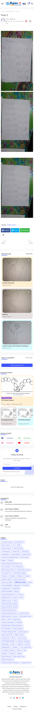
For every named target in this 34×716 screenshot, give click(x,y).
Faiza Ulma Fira (6, 573)
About (16, 706)
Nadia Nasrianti (6, 616)
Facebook (6, 230)
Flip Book (4, 576)
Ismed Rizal (16, 588)
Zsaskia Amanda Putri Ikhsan (10, 663)
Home (2, 11)
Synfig (27, 644)
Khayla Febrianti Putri (8, 594)
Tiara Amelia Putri (25, 647)
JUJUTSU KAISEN (7, 591)
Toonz (19, 650)
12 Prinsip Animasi (7, 400)
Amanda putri (6, 551)
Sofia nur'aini (22, 638)
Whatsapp (26, 230)
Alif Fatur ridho (18, 548)
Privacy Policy (17, 709)
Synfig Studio (6, 647)
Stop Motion (5, 644)
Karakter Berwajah (8, 283)
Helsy (30, 582)
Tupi (24, 650)
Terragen (15, 647)
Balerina (5, 314)
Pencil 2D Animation (8, 622)
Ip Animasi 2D (6, 588)
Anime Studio (16, 554)
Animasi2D (25, 551)
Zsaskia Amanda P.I (7, 660)
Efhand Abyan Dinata (8, 570)
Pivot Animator (18, 629)
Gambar (27, 576)
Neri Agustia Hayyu (25, 616)
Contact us (23, 706)
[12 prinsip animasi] (8, 413)
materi (15, 598)
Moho (15, 601)
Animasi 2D (15, 551)
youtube (27, 443)
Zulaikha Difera (10, 11)
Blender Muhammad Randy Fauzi (12, 564)
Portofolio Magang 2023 (9, 632)
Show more (29, 254)
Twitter (16, 230)
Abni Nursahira (19, 542)
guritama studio (6, 579)
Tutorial (12, 653)
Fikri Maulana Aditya (20, 573)
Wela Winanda (6, 656)
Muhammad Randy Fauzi (9, 610)
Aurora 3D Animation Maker (10, 557)
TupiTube (4, 653)
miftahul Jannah (6, 601)
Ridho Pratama (19, 635)
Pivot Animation (6, 629)
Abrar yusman (6, 545)
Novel (3, 619)
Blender (10, 560)
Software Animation (23, 641)
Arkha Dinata (26, 554)
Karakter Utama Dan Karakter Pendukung (15, 346)
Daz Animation (6, 567)
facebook (10, 438)
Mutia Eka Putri (23, 613)
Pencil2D (19, 622)
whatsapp (26, 438)
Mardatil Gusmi (6, 598)
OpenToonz (16, 619)
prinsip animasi (23, 632)
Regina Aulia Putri (7, 635)
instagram (9, 443)
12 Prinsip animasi (24, 420)
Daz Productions (18, 567)
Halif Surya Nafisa (7, 582)
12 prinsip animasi (7, 420)
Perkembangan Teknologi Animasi (12, 625)
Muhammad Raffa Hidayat (9, 604)
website (19, 653)
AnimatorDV (5, 554)
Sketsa (14, 638)
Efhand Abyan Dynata (23, 570)
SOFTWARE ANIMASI (8, 641)
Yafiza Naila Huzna (19, 656)
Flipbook (20, 576)
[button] (24, 4)
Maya (21, 598)
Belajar (4, 560)
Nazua (15, 616)
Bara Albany (25, 557)
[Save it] (26, 21)
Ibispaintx (17, 585)
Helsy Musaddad (7, 585)
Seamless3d (5, 638)
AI (13, 545)
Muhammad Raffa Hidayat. (10, 607)
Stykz (13, 644)
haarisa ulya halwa (19, 579)
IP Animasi (26, 585)
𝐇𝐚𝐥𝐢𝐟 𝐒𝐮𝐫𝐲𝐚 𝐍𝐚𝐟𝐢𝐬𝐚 (20, 582)
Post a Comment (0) (17, 365)
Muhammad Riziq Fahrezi (9, 613)
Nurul (9, 619)
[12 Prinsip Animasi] (17, 386)
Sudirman (20, 644)
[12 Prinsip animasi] (25, 413)
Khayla (17, 591)
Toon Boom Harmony (8, 650)
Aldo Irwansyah (6, 548)
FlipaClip (12, 576)
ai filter (18, 545)
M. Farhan (20, 594)
